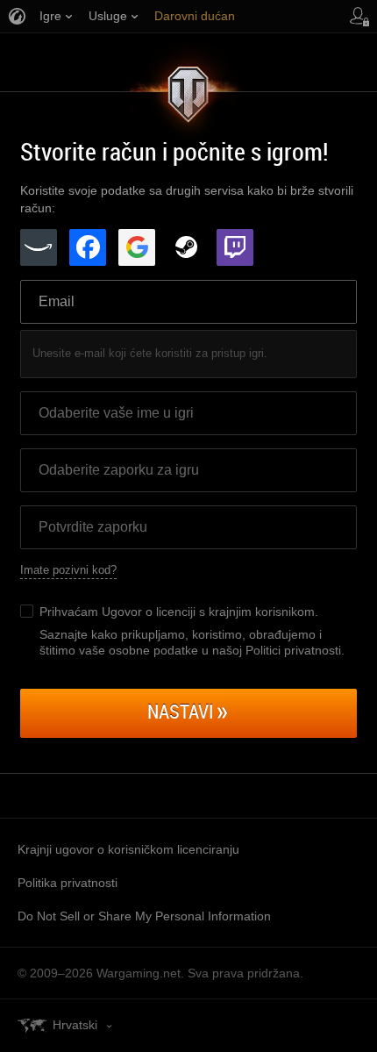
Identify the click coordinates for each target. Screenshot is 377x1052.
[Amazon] (38, 247)
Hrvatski (75, 1025)
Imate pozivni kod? (68, 569)
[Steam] (185, 247)
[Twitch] (235, 247)
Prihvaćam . (178, 612)
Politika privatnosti (67, 883)
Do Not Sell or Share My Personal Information (144, 916)
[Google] (136, 247)
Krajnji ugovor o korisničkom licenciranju (128, 849)
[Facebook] (87, 247)
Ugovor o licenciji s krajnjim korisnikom (208, 612)
